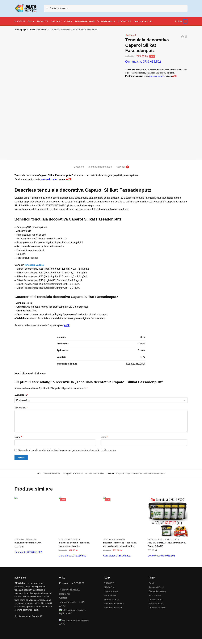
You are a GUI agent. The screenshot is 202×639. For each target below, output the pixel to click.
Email (104, 437)
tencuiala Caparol (34, 265)
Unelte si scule (111, 591)
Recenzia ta (21, 407)
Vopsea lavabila (111, 599)
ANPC (62, 606)
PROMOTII (78, 473)
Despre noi (64, 594)
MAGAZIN (109, 587)
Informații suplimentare (100, 166)
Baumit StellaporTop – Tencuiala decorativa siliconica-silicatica (119, 544)
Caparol (120, 473)
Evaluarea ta (21, 395)
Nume (18, 437)
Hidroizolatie (155, 595)
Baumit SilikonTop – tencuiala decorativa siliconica (74, 544)
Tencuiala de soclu (113, 607)
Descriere (79, 166)
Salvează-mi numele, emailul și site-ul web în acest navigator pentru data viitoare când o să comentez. (67, 450)
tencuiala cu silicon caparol (152, 473)
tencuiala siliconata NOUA (28, 542)
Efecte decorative (157, 591)
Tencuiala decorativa (39, 29)
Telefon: (69, 589)
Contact (63, 598)
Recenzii (120, 166)
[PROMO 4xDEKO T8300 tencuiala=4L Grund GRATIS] (168, 517)
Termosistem (110, 595)
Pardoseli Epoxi (156, 587)
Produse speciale (157, 607)
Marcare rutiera (156, 603)
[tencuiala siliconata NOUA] (34, 517)
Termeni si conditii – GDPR (72, 602)
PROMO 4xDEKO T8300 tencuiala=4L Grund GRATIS (167, 544)
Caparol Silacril (132, 473)
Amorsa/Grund (156, 599)
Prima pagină (21, 29)
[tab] (79, 164)
